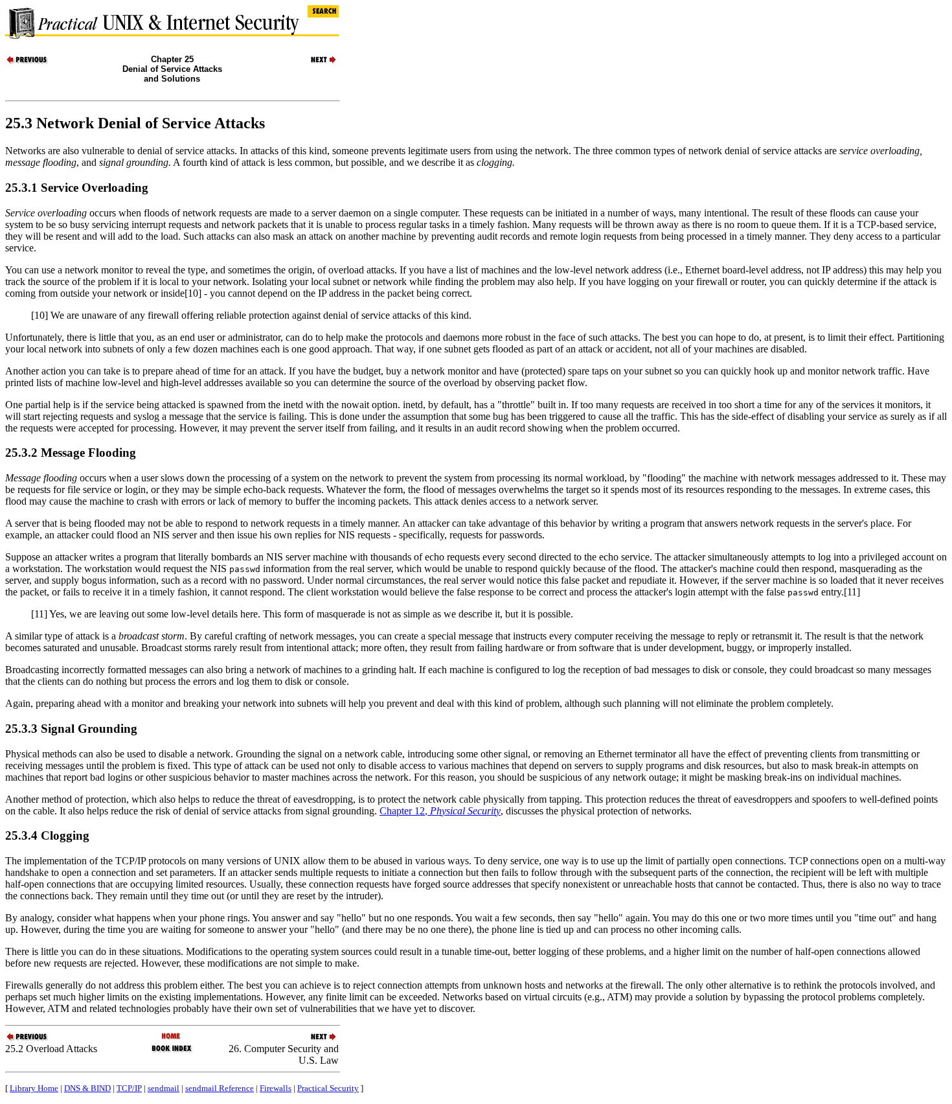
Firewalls (275, 1088)
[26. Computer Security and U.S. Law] (316, 62)
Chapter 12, (440, 810)
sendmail (163, 1088)
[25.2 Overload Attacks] (28, 62)
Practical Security (328, 1088)
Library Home (34, 1088)
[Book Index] (172, 1051)
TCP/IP (129, 1088)
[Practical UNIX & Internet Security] (172, 1036)
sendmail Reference (219, 1088)
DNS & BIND (87, 1088)
